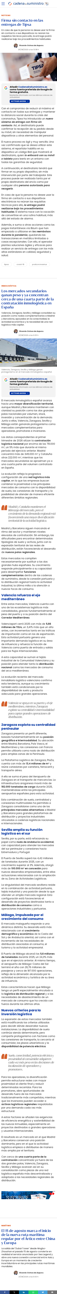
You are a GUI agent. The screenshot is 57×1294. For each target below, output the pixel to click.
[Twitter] (14, 1292)
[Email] (52, 1292)
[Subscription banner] (28, 1202)
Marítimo (6, 1225)
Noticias (5, 15)
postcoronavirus (39, 264)
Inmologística (8, 286)
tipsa (6, 264)
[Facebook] (5, 1292)
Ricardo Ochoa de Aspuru (31, 45)
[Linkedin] (23, 1292)
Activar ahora (18, 101)
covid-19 (20, 264)
